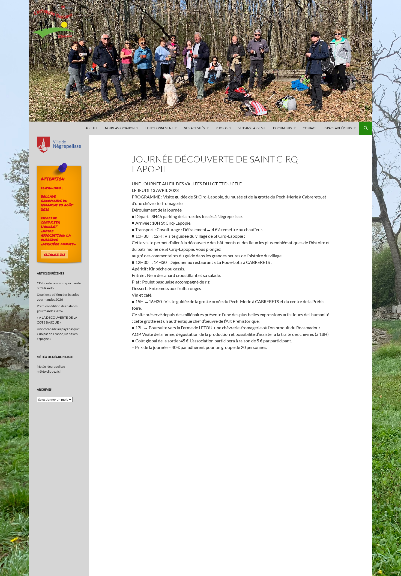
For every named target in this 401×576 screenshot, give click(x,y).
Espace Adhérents (338, 128)
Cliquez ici (54, 254)
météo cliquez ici (49, 371)
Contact (310, 128)
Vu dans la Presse (252, 128)
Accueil (91, 128)
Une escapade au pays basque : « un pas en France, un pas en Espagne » (58, 334)
